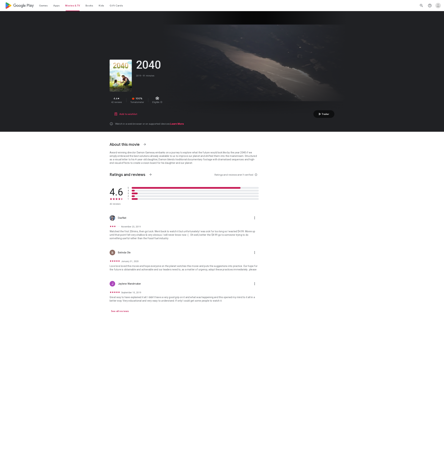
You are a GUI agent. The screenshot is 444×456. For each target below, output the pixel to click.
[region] (171, 100)
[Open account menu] (438, 5)
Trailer (323, 114)
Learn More (177, 123)
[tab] (43, 5)
